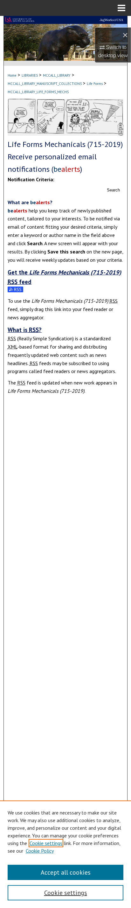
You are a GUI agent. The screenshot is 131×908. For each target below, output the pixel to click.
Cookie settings (46, 843)
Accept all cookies (66, 872)
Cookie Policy (40, 851)
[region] (65, 854)
